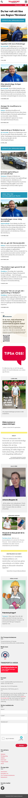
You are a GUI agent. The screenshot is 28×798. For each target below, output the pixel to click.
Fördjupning (4, 756)
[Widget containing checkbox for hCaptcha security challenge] (12, 738)
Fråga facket (4, 761)
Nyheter (3, 754)
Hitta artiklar (18, 5)
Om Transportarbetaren (8, 775)
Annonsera (4, 771)
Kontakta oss (4, 773)
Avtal (2, 763)
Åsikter (3, 758)
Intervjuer (3, 760)
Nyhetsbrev (4, 777)
